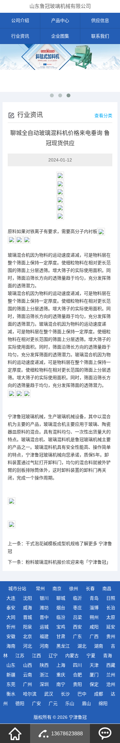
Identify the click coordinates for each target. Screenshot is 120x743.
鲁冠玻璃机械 (30, 416)
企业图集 (60, 36)
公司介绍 (20, 20)
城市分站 (17, 588)
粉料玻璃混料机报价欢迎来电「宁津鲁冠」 (68, 562)
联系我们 (100, 36)
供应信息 (100, 20)
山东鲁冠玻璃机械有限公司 (60, 6)
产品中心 (60, 20)
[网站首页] (15, 733)
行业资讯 (20, 36)
